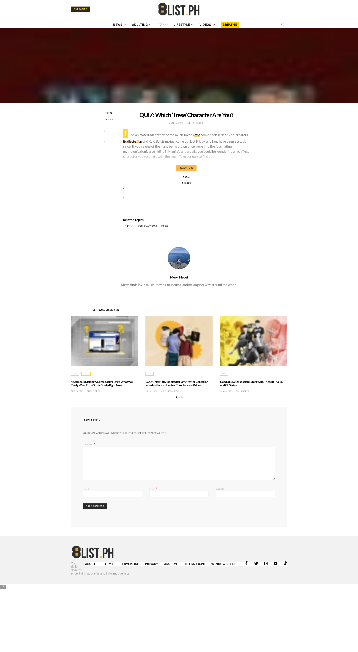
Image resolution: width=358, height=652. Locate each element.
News (117, 25)
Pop (160, 25)
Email (153, 488)
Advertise (130, 564)
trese (165, 226)
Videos (205, 25)
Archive (171, 564)
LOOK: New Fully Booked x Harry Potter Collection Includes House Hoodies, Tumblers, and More (176, 383)
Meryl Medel (179, 277)
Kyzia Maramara (170, 391)
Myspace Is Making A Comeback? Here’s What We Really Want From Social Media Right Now (102, 383)
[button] (176, 397)
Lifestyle (182, 25)
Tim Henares (242, 391)
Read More (186, 167)
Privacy (151, 564)
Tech (86, 374)
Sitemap (108, 564)
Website (220, 489)
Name (86, 488)
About (90, 564)
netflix (129, 226)
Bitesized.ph (194, 564)
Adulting (140, 25)
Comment (88, 444)
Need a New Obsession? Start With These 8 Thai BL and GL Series (251, 383)
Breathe (230, 25)
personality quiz (148, 226)
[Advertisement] (179, 615)
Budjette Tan (132, 141)
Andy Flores (93, 391)
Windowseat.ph (225, 564)
